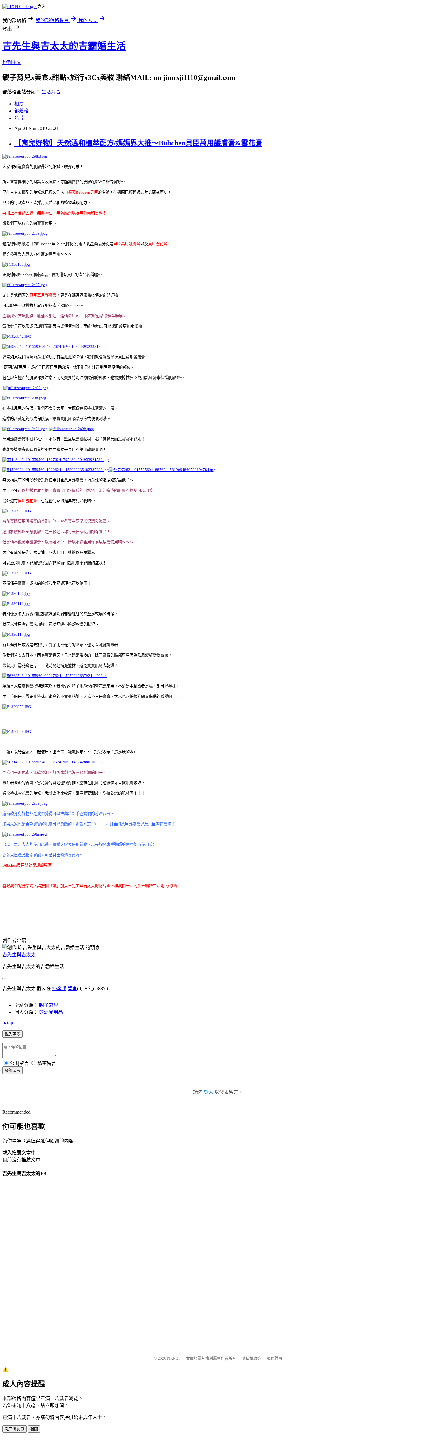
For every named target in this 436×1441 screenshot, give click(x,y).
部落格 (21, 110)
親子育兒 (48, 1005)
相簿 (19, 103)
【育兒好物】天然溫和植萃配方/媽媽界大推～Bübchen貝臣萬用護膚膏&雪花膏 (138, 143)
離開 (34, 1429)
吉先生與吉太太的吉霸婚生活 (64, 46)
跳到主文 (11, 62)
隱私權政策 (251, 1358)
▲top (7, 1022)
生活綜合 (51, 91)
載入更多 (12, 1034)
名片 (19, 118)
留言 (72, 988)
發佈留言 (12, 1070)
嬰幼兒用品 (51, 1012)
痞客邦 (59, 988)
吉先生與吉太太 (19, 954)
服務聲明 (274, 1358)
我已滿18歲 (14, 1429)
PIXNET (173, 1358)
